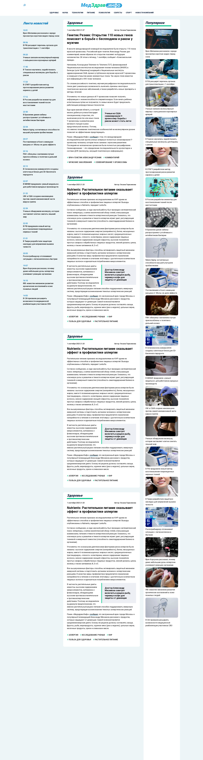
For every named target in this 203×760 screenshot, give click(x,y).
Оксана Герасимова (128, 30)
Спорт (129, 13)
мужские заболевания (80, 162)
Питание (91, 13)
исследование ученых (93, 317)
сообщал (94, 137)
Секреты (118, 13)
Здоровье (54, 13)
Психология (104, 13)
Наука (65, 13)
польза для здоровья (79, 321)
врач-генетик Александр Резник (85, 157)
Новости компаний (144, 13)
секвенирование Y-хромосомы (111, 162)
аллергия (73, 317)
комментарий (112, 157)
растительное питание (106, 321)
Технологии (77, 13)
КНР (110, 317)
